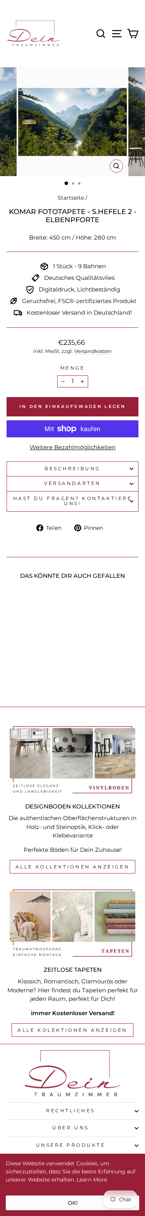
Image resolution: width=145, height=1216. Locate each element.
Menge (72, 368)
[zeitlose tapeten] (72, 923)
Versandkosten (93, 351)
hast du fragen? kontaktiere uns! (72, 501)
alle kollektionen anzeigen (72, 867)
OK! (73, 1202)
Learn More (92, 1179)
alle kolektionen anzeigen (72, 1030)
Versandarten (72, 483)
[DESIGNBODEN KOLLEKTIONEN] (72, 760)
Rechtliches (70, 1110)
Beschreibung (72, 468)
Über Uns (70, 1127)
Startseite (71, 198)
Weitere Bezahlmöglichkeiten (73, 447)
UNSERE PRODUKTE (71, 1145)
